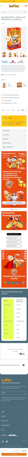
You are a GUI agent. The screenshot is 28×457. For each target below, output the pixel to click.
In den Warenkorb (14, 454)
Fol (26, 440)
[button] (11, 209)
